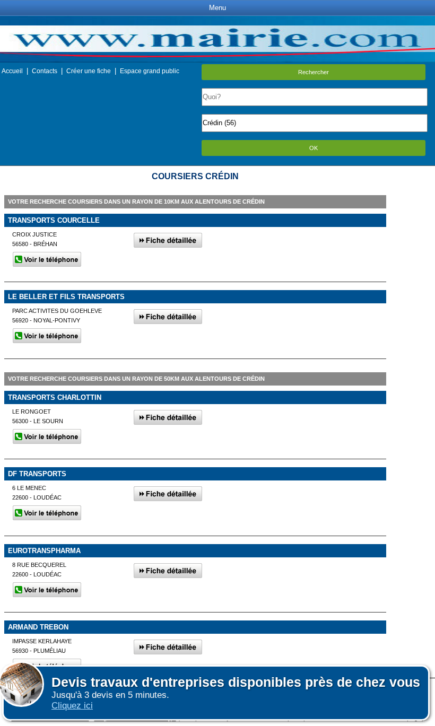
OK (313, 148)
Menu (217, 8)
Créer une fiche (88, 71)
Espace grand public (149, 71)
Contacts (44, 71)
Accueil (12, 71)
